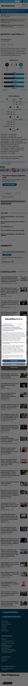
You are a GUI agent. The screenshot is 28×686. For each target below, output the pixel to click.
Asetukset (14, 364)
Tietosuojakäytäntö (14, 367)
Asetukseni (20, 324)
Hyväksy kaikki (14, 361)
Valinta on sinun (7, 324)
